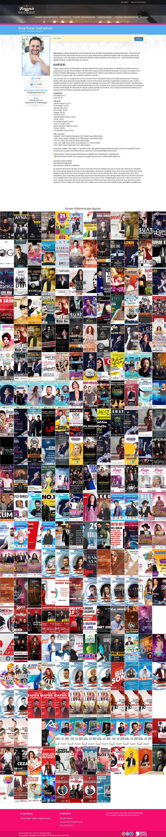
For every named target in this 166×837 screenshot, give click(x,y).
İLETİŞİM (144, 17)
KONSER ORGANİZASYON (46, 17)
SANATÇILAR (65, 17)
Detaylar (139, 39)
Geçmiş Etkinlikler (67, 825)
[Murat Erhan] (141, 834)
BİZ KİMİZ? (125, 2)
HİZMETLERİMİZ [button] (104, 17)
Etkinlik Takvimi (66, 818)
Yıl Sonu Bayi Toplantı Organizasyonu (35, 818)
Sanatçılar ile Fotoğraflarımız (71, 822)
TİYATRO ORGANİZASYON (84, 17)
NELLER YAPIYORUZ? (138, 2)
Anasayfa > (23, 31)
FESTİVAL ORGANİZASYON (126, 17)
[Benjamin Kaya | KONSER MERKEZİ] (26, 9)
